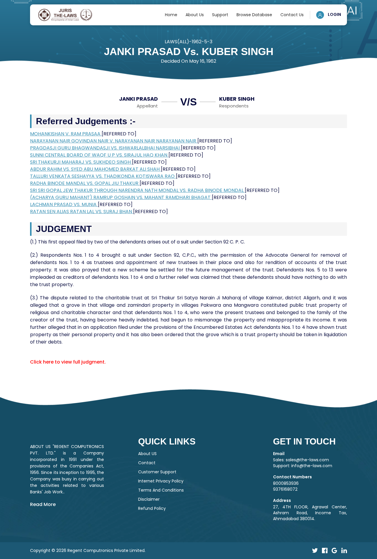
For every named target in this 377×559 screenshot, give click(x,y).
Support (220, 15)
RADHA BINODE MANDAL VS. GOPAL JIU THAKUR (85, 183)
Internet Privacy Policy (160, 481)
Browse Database (254, 15)
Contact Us (292, 15)
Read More (43, 504)
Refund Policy (152, 508)
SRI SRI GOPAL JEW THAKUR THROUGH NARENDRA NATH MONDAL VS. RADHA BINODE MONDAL (137, 190)
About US (147, 453)
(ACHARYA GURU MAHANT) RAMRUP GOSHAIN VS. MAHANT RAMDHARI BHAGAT (121, 197)
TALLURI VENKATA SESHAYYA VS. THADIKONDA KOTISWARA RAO (103, 176)
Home (171, 15)
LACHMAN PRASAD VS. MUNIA (64, 204)
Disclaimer (149, 499)
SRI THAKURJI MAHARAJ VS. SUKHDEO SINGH (81, 162)
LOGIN (334, 14)
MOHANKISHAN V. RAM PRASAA (66, 133)
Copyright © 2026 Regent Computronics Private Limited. (87, 550)
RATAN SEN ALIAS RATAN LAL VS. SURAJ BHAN (81, 211)
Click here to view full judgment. (68, 362)
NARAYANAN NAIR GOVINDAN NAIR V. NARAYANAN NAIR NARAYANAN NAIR (113, 140)
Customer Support (157, 472)
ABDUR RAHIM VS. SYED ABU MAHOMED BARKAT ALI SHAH (95, 169)
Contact (147, 462)
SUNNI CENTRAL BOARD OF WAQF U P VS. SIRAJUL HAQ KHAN (99, 155)
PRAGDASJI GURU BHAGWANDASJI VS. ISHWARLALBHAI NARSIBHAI (105, 148)
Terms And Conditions (161, 490)
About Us (195, 15)
